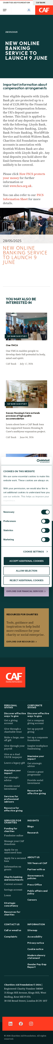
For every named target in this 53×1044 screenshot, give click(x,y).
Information (36, 924)
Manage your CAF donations (14, 842)
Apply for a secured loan (15, 859)
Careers (32, 899)
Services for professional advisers (11, 799)
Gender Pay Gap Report (36, 965)
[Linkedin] (10, 1023)
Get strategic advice (11, 779)
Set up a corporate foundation (37, 739)
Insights (33, 820)
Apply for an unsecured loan (12, 851)
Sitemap (32, 930)
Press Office (34, 884)
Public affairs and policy (37, 892)
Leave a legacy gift (14, 762)
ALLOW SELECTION (26, 570)
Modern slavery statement (36, 956)
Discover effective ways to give (15, 714)
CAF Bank (40, 2)
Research (32, 832)
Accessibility (34, 936)
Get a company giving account (35, 722)
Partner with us (36, 869)
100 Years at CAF (37, 863)
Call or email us (12, 930)
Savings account (13, 889)
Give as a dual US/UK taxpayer (13, 756)
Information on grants (12, 868)
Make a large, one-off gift (14, 739)
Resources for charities (12, 913)
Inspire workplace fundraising (37, 747)
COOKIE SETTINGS (33, 551)
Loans (7, 895)
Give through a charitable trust (13, 730)
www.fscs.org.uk (21, 186)
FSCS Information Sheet (23, 197)
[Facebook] (21, 1023)
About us (33, 857)
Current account (13, 884)
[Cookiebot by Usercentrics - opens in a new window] (37, 461)
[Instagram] (31, 1023)
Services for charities (12, 821)
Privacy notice (35, 942)
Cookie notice (35, 949)
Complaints (10, 936)
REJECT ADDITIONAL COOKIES (26, 580)
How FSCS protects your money (24, 176)
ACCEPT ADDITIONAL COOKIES (26, 561)
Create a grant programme (35, 773)
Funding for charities (10, 829)
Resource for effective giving (13, 809)
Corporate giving (34, 706)
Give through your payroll (14, 747)
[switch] (45, 521)
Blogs (30, 826)
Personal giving (10, 706)
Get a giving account (11, 722)
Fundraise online (13, 835)
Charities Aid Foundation (16, 2)
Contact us (12, 924)
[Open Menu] (5, 10)
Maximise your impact (12, 771)
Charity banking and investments (13, 878)
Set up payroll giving (35, 730)
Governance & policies (35, 877)
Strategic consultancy (11, 904)
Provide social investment (12, 787)
